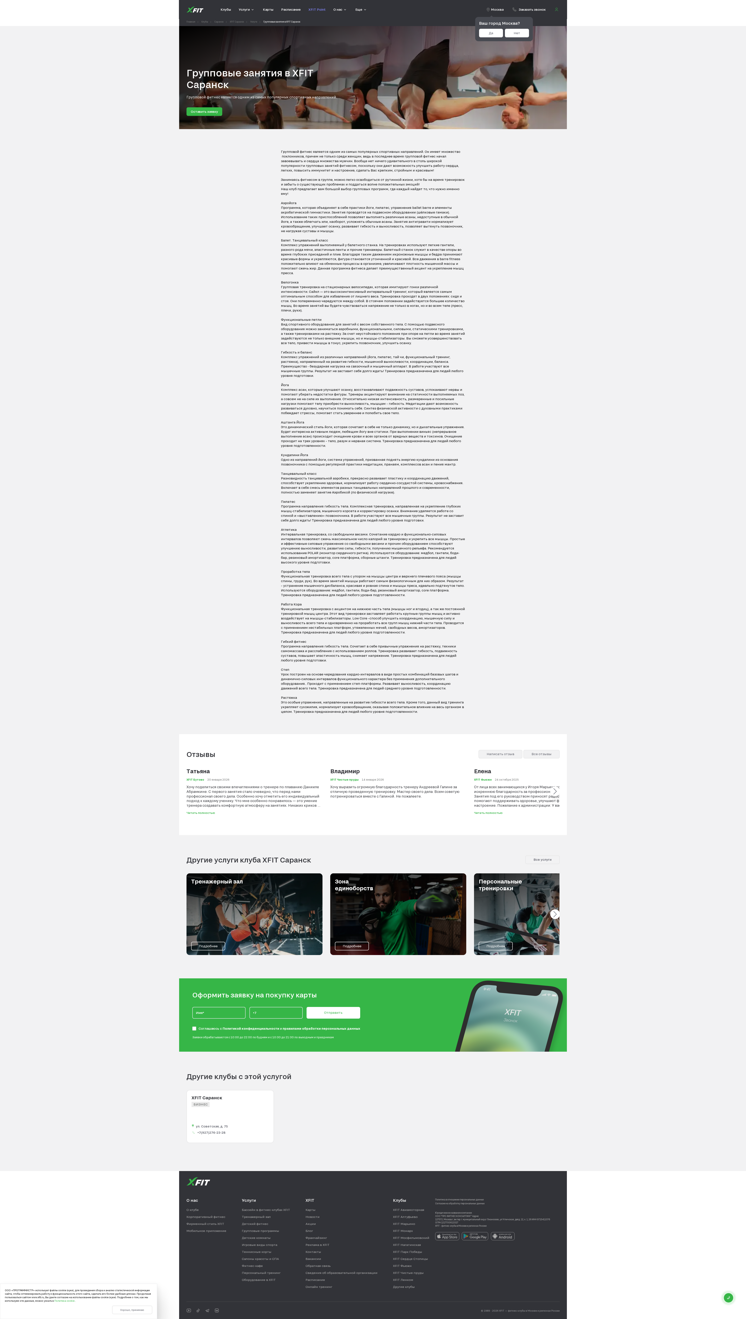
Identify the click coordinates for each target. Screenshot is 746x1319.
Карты (310, 1209)
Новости (313, 1216)
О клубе (192, 1209)
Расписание (315, 1279)
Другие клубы (404, 1286)
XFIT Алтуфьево (405, 1216)
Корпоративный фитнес (205, 1216)
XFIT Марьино (404, 1223)
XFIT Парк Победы (407, 1251)
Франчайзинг (316, 1237)
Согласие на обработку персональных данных (460, 1203)
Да (491, 33)
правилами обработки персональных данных (321, 1028)
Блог (309, 1230)
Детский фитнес (255, 1223)
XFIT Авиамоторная (408, 1209)
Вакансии (313, 1258)
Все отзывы (542, 754)
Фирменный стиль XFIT (205, 1223)
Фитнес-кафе (252, 1265)
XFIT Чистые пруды (408, 1272)
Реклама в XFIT (317, 1244)
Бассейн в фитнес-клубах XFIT (266, 1209)
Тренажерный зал (256, 1216)
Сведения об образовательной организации (341, 1272)
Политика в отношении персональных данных (459, 1199)
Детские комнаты (256, 1237)
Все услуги (542, 859)
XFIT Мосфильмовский (411, 1237)
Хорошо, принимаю (132, 1310)
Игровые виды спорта (259, 1244)
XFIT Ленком (403, 1279)
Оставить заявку (204, 111)
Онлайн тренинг (319, 1286)
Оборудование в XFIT (259, 1279)
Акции (311, 1223)
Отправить (333, 1012)
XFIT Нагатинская (407, 1244)
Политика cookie (64, 1300)
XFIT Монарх (403, 1230)
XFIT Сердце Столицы (410, 1258)
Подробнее (208, 946)
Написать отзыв (500, 754)
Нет (517, 33)
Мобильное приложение (206, 1230)
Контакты (313, 1251)
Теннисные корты (256, 1251)
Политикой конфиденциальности (251, 1028)
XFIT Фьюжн (402, 1265)
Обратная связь (318, 1265)
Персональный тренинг (261, 1272)
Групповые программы (260, 1230)
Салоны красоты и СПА (260, 1258)
